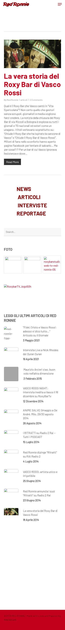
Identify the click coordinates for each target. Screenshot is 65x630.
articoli (24, 100)
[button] (60, 4)
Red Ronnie (12, 100)
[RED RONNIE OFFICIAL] (32, 265)
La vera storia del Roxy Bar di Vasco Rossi (32, 84)
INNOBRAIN (10, 619)
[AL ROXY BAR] (52, 265)
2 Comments (36, 100)
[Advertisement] (32, 565)
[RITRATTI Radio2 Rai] (13, 265)
